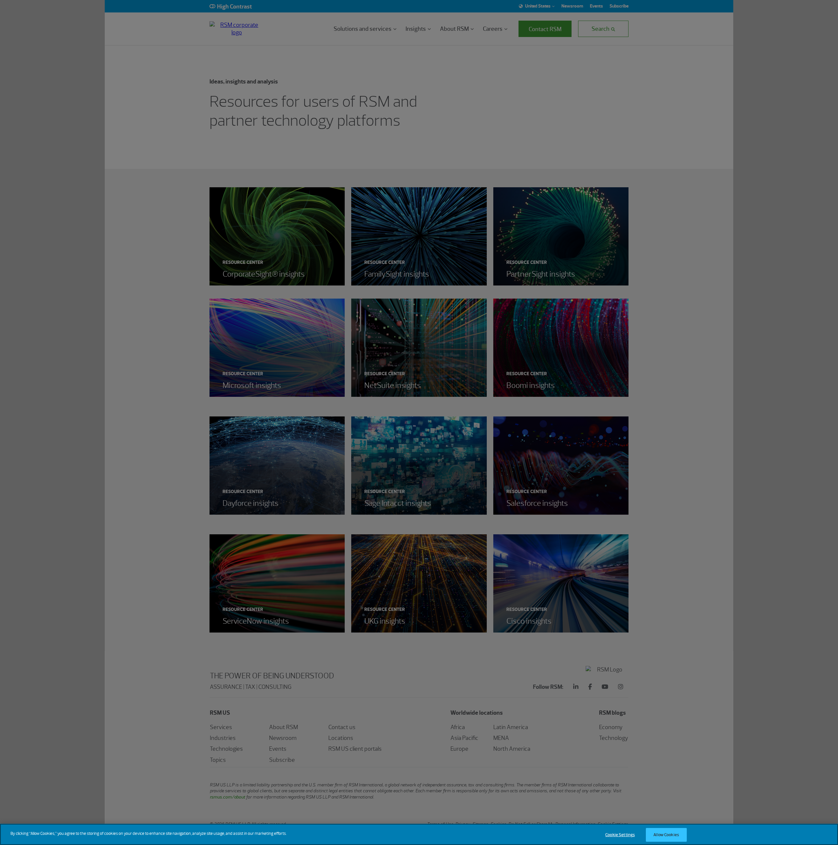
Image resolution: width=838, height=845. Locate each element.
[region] (419, 834)
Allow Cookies (666, 834)
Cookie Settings (620, 834)
